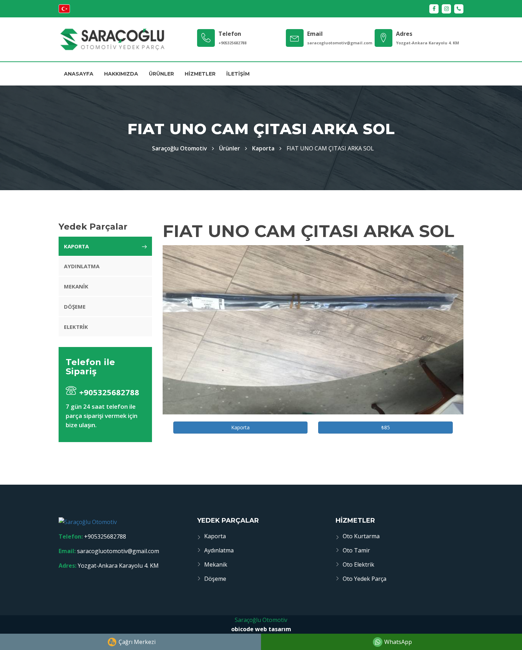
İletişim (238, 74)
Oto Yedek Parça (364, 579)
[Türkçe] (64, 11)
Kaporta (263, 148)
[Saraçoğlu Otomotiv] (112, 39)
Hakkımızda (121, 74)
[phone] (458, 8)
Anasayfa (78, 74)
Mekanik (76, 286)
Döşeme (75, 306)
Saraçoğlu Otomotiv (261, 620)
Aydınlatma (81, 266)
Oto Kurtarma (361, 536)
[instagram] (446, 8)
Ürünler (161, 74)
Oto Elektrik (358, 564)
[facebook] (434, 8)
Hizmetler (200, 74)
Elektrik (76, 326)
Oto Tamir (356, 550)
